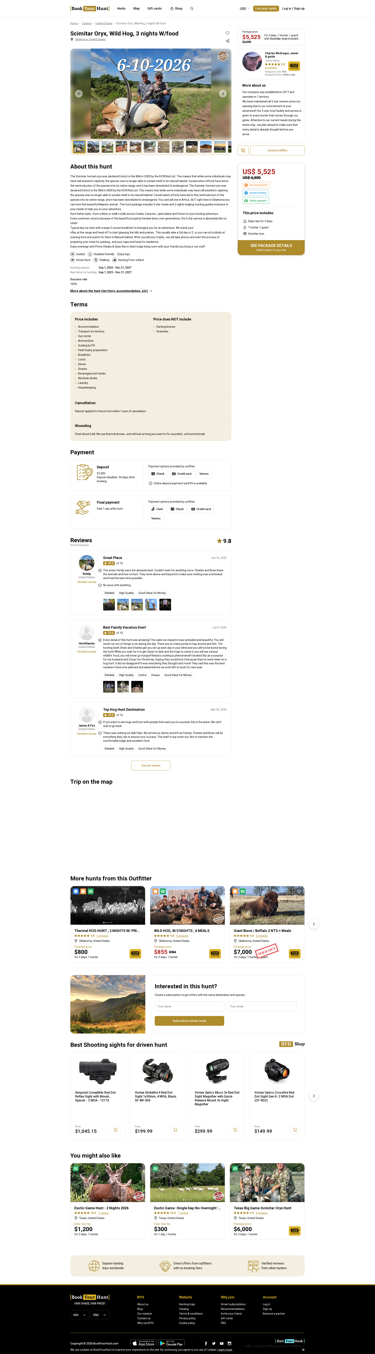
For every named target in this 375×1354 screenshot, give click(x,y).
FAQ (223, 1323)
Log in (286, 8)
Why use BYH (145, 1323)
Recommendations (233, 1309)
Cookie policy (187, 1323)
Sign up (299, 8)
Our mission (144, 1313)
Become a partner (274, 1313)
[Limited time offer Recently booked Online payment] (84, 891)
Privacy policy (187, 1318)
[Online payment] (76, 1168)
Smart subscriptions (233, 1304)
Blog (140, 1309)
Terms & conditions (191, 1313)
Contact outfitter (277, 150)
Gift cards (227, 1318)
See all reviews (151, 765)
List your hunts (266, 8)
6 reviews (271, 67)
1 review (103, 1213)
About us (142, 1304)
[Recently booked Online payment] (160, 891)
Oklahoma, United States (90, 39)
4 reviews (262, 1213)
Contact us (144, 1318)
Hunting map (187, 1304)
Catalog (184, 1309)
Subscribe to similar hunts (189, 1020)
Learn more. (225, 1349)
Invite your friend (231, 1313)
